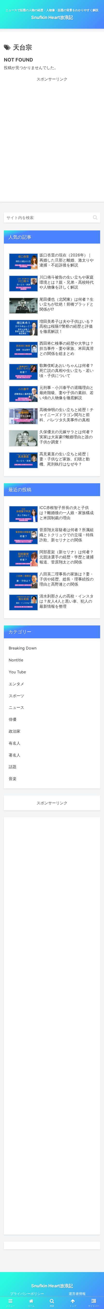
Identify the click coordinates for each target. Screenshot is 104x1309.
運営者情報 (77, 1293)
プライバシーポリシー (27, 1293)
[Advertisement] (52, 134)
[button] (95, 217)
